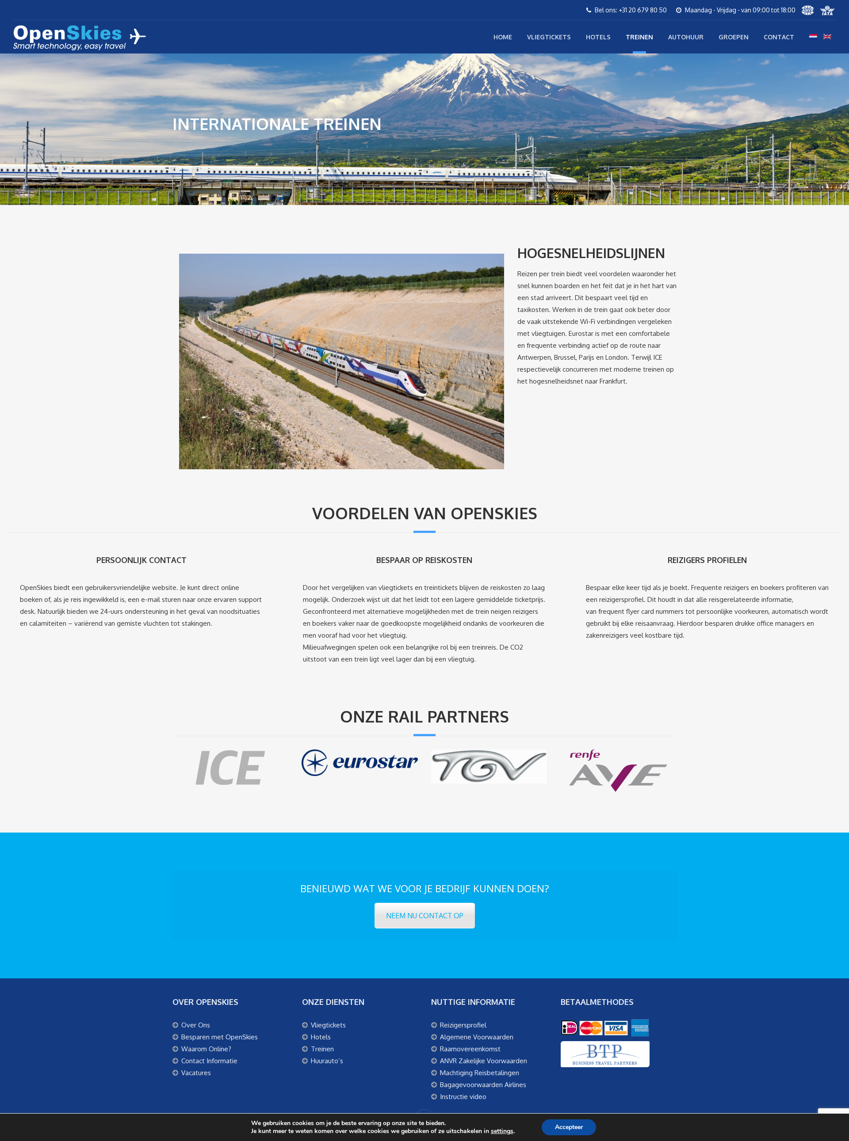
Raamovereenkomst (470, 1049)
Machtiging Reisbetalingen (479, 1073)
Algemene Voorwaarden (476, 1037)
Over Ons (195, 1025)
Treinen (639, 37)
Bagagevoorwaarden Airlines (483, 1084)
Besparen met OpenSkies (219, 1037)
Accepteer (569, 1127)
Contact (779, 37)
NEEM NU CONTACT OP (424, 915)
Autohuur (686, 37)
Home (502, 37)
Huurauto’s (327, 1061)
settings (502, 1131)
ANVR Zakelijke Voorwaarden (483, 1061)
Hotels (598, 37)
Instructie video (463, 1096)
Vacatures (196, 1073)
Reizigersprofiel (463, 1025)
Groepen (734, 37)
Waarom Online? (206, 1049)
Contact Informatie (209, 1061)
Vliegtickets (549, 37)
